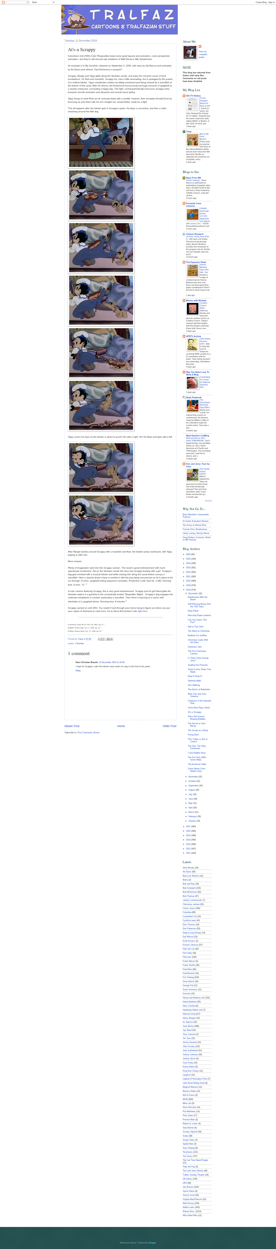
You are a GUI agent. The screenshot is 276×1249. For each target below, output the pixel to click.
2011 (188, 853)
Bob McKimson (190, 892)
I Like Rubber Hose (197, 753)
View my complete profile (203, 54)
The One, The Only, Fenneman (197, 747)
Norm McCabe (189, 1107)
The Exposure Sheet (196, 262)
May (190, 803)
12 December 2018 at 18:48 (111, 662)
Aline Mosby (188, 867)
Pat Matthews (189, 1111)
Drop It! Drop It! (195, 676)
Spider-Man (188, 1144)
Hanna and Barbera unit (193, 997)
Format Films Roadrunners (195, 529)
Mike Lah (187, 1103)
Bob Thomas (189, 896)
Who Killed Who (190, 1215)
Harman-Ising (189, 1014)
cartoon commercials (192, 900)
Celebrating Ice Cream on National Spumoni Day (205, 382)
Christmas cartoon (191, 904)
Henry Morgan (189, 1018)
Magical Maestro (190, 1087)
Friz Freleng (188, 977)
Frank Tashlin (189, 965)
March (191, 812)
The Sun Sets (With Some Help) (197, 758)
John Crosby (188, 1046)
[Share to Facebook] (108, 639)
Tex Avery (187, 1156)
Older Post (169, 726)
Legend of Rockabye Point (195, 1079)
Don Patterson (189, 928)
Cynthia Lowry (189, 920)
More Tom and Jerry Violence (197, 695)
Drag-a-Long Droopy (192, 932)
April (190, 807)
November (193, 776)
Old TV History (193, 96)
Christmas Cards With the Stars (198, 641)
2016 (188, 831)
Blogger (152, 1242)
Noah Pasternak (194, 397)
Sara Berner (188, 1127)
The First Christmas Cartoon (197, 652)
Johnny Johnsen (190, 1054)
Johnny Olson (189, 1058)
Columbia (79, 643)
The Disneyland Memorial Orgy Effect (205, 404)
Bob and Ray (189, 884)
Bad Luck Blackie (191, 876)
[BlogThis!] (102, 639)
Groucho (187, 993)
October (192, 781)
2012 (188, 848)
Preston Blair (189, 1119)
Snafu (185, 1136)
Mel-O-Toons (189, 1095)
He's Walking (194, 685)
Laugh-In (187, 1075)
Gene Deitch (188, 981)
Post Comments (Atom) (88, 732)
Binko (185, 880)
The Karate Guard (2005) (205, 471)
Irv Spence (188, 1022)
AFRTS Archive (193, 336)
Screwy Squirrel (190, 1131)
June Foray (188, 1062)
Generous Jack (195, 647)
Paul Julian (188, 1115)
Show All (208, 501)
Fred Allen (187, 969)
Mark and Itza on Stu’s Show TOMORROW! (195, 439)
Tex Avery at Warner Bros (195, 525)
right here (142, 611)
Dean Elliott (193, 611)
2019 (188, 585)
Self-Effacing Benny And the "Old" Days (199, 605)
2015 (188, 835)
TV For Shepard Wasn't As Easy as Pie (205, 102)
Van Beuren (188, 1187)
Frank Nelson (189, 961)
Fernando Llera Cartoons (193, 204)
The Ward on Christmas (199, 631)
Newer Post (72, 726)
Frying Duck (193, 734)
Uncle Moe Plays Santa (199, 707)
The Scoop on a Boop (198, 730)
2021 (188, 576)
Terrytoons (187, 1152)
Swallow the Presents (198, 665)
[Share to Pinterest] (111, 639)
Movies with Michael (196, 300)
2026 (188, 554)
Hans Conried (189, 1006)
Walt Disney (188, 1203)
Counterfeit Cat (190, 916)
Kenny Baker (189, 1066)
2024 (188, 563)
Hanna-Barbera (189, 1001)
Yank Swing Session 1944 (205, 341)
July (190, 794)
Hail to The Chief (195, 626)
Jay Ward (187, 1030)
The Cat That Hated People (195, 1160)
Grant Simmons (190, 989)
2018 (188, 590)
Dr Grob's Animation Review (195, 521)
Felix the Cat (189, 949)
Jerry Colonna (189, 1034)
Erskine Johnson (190, 945)
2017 (188, 826)
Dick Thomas (189, 924)
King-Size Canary (191, 1071)
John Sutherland (190, 1050)
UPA (185, 1183)
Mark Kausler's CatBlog (197, 435)
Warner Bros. (189, 1211)
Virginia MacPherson (192, 1199)
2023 (188, 567)
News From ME (193, 178)
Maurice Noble (189, 1091)
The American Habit (197, 764)
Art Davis (187, 871)
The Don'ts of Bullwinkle (199, 689)
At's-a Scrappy (194, 712)
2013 (188, 844)
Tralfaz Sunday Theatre (193, 1175)
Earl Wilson (188, 936)
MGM (185, 1099)
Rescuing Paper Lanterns (199, 615)
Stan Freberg (189, 1148)
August (192, 790)
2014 (188, 840)
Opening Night (194, 680)
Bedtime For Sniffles (197, 635)
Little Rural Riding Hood (193, 1083)
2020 (188, 581)
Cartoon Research (195, 234)
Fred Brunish (189, 973)
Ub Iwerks (187, 1179)
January (192, 821)
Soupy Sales (189, 1140)
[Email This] (99, 639)
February (192, 816)
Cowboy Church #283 (203, 305)
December (193, 593)
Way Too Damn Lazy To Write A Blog (197, 373)
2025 (188, 559)
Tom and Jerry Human (193, 1170)
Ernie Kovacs (189, 941)
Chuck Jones (189, 908)
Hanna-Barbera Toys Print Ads (204, 268)
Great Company (193, 180)
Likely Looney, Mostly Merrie (196, 533)
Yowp (81, 639)
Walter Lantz (188, 1207)
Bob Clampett (189, 888)
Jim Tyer (187, 1038)
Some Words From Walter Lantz (196, 769)
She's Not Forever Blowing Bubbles (197, 717)
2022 (188, 572)
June (191, 799)
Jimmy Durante (190, 1042)
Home (121, 726)
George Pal (188, 985)
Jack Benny (188, 1026)
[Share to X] (105, 639)
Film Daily (187, 953)
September (193, 785)
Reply (78, 670)
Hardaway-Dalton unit (192, 1010)
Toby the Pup (189, 1166)
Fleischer (187, 957)
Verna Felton (188, 1191)
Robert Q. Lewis (190, 1123)
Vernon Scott (189, 1195)
